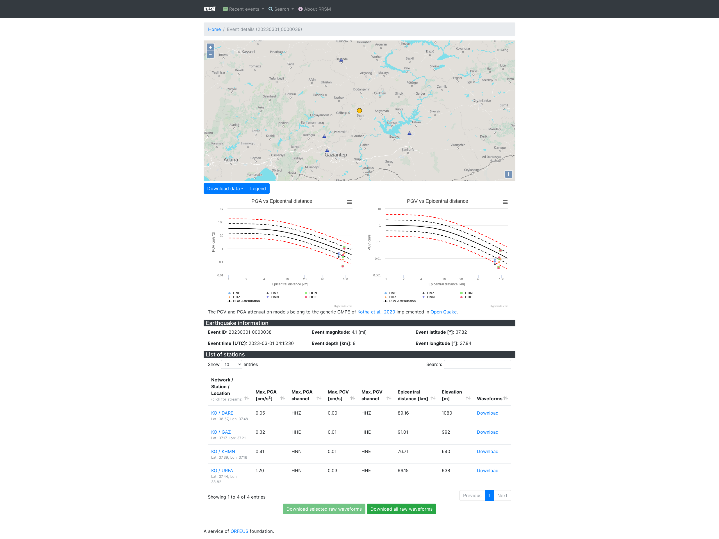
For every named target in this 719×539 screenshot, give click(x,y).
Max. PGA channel (302, 395)
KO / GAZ (221, 432)
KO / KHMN (223, 451)
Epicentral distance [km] (413, 395)
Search (281, 9)
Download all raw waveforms (401, 509)
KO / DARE (222, 413)
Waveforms (489, 398)
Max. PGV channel (372, 395)
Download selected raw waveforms (324, 509)
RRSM (209, 9)
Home (214, 29)
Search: (434, 364)
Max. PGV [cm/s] (338, 395)
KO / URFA (222, 470)
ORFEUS (239, 531)
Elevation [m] (452, 395)
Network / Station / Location (227, 389)
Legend (258, 188)
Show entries (233, 364)
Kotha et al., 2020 (376, 312)
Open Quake (444, 312)
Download (488, 413)
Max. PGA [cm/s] (266, 395)
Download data (223, 188)
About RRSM (317, 9)
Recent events (244, 9)
